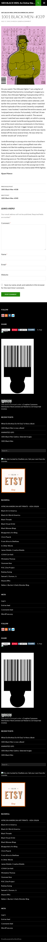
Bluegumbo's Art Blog (9, 533)
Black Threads (6, 519)
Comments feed (7, 610)
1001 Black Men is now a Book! (12, 428)
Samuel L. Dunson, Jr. (9, 576)
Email (4, 264)
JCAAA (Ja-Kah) (7, 554)
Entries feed (5, 605)
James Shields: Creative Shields (12, 550)
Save (15, 330)
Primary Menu (44, 3)
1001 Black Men (7, 441)
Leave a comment (24, 21)
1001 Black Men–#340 (9, 196)
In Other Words (7, 546)
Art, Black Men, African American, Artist (17, 12)
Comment (6, 223)
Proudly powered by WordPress (11, 939)
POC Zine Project (7, 568)
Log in (3, 601)
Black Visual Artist (8, 524)
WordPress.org (7, 614)
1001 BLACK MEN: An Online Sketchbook (18, 3)
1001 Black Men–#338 (9, 188)
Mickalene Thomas (8, 559)
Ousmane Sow (6, 563)
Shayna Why (5, 581)
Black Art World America (10, 515)
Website (4, 274)
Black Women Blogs (8, 528)
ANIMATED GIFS (7, 432)
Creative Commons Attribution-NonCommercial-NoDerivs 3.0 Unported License (21, 406)
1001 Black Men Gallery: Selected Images (16, 437)
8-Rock (14, 21)
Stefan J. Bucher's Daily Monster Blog (15, 585)
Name (4, 254)
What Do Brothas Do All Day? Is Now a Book (17, 424)
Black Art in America (9, 511)
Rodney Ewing (6, 572)
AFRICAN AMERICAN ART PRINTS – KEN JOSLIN (20, 506)
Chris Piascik (6, 537)
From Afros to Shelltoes (10, 541)
